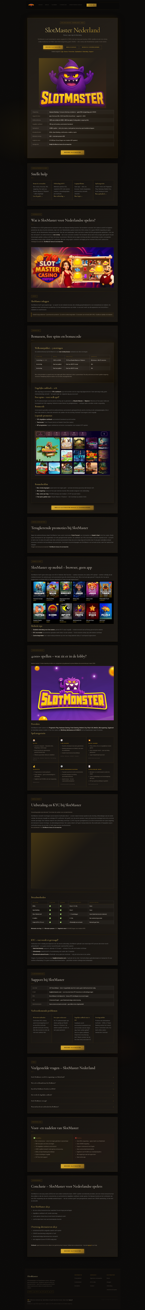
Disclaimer (77, 1286)
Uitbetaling (63, 4)
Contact (92, 1286)
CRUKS (37, 1291)
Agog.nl (30, 1291)
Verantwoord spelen (75, 4)
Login (62, 51)
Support (91, 51)
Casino (40, 4)
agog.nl (90, 1245)
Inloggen (54, 4)
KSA (43, 1291)
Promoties (71, 51)
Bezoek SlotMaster (53, 47)
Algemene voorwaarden (96, 1278)
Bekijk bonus (71, 47)
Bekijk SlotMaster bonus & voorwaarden (72, 507)
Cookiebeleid (78, 1282)
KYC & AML (93, 1282)
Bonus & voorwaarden (90, 47)
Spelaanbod (78, 51)
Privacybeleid (78, 1278)
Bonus (47, 4)
